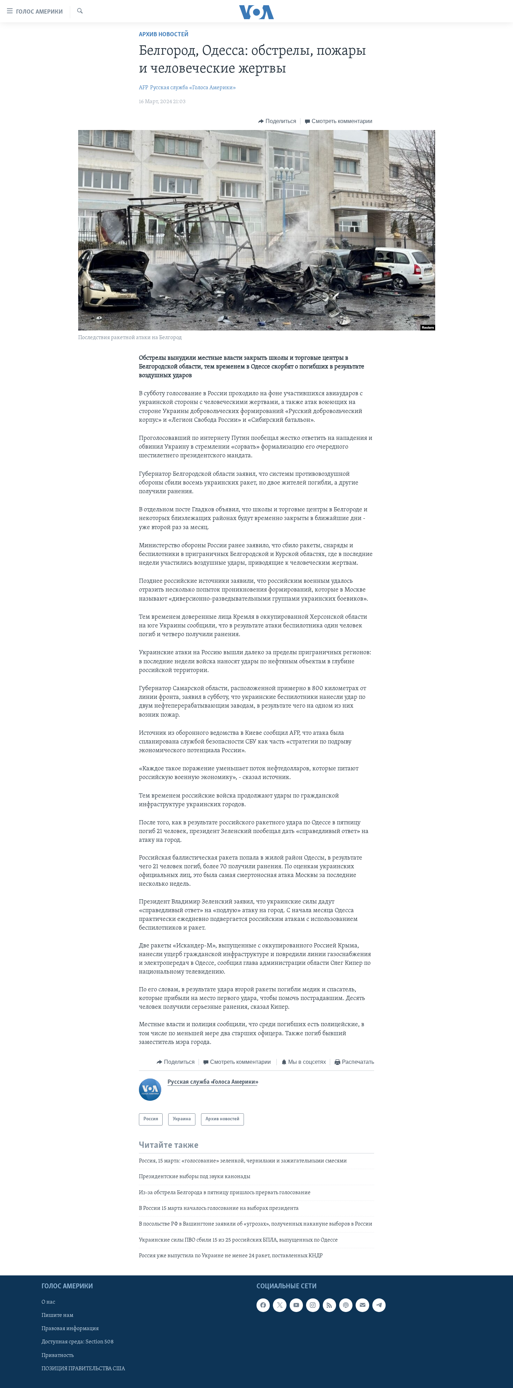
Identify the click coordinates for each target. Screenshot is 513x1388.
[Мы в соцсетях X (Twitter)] (279, 1305)
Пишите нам (57, 1316)
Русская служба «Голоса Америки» (193, 88)
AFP (143, 88)
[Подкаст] (345, 1305)
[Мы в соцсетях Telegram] (379, 1305)
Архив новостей (163, 35)
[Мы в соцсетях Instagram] (312, 1305)
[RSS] (329, 1305)
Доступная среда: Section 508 (78, 1342)
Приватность (58, 1355)
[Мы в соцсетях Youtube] (296, 1305)
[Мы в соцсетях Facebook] (263, 1305)
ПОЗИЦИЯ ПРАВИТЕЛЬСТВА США (83, 1369)
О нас (48, 1302)
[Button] (277, 121)
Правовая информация (70, 1329)
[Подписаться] (362, 1305)
